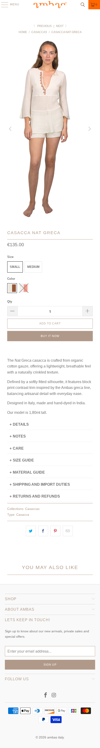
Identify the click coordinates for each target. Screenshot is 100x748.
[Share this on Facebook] (43, 531)
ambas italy (55, 737)
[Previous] (10, 129)
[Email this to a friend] (68, 531)
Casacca (22, 514)
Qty (9, 301)
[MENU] (2, 4)
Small (15, 267)
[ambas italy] (50, 4)
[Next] (89, 129)
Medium (33, 267)
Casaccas (32, 509)
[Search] (82, 4)
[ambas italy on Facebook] (45, 695)
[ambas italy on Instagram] (53, 695)
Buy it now (50, 336)
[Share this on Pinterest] (55, 531)
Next (60, 26)
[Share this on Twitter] (31, 531)
